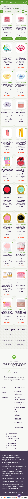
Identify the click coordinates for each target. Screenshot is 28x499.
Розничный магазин (20, 405)
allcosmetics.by (12, 436)
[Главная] (2, 8)
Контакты (4, 395)
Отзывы (16, 425)
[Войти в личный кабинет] (20, 2)
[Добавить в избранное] (12, 15)
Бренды (4, 387)
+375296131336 (12, 434)
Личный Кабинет (19, 427)
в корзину (8, 38)
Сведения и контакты (17, 414)
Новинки (4, 392)
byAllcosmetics (12, 443)
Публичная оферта (19, 387)
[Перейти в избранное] (23, 2)
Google (21, 492)
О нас (15, 411)
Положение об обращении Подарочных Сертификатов (18, 392)
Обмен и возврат (19, 402)
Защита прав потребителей (18, 419)
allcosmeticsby (12, 445)
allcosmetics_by (12, 441)
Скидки (4, 390)
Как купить (17, 397)
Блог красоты (18, 422)
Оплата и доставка (19, 399)
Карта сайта (5, 397)
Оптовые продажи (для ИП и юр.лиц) (19, 408)
